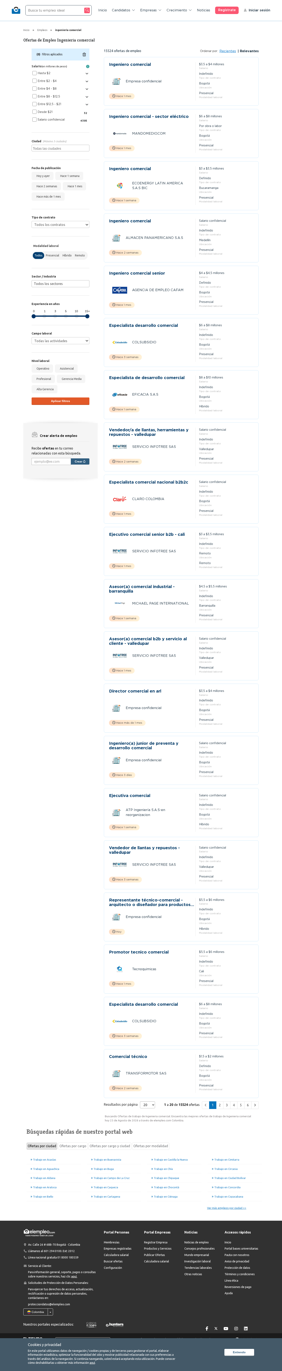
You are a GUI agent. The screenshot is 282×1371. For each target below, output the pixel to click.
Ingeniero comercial (130, 64)
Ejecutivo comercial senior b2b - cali (147, 534)
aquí (92, 1362)
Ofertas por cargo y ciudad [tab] (110, 1146)
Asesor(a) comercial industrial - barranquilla (142, 588)
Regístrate (227, 10)
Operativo (42, 368)
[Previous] (205, 1105)
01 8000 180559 (67, 1257)
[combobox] (60, 148)
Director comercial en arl (135, 691)
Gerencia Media (71, 379)
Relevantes (249, 51)
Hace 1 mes (74, 186)
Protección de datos (237, 1267)
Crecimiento (177, 10)
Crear (79, 461)
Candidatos (121, 10)
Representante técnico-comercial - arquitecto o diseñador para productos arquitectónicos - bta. (150, 902)
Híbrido (67, 255)
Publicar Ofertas (154, 1255)
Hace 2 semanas (46, 186)
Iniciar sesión (259, 10)
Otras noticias (193, 1274)
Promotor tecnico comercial (139, 952)
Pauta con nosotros (237, 1255)
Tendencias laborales (198, 1267)
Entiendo (239, 1352)
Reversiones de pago (238, 1287)
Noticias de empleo (196, 1242)
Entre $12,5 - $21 (49, 104)
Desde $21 (45, 112)
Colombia (37, 1312)
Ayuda (229, 1293)
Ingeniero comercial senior (137, 273)
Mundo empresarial (196, 1255)
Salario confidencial (51, 119)
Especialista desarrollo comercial (143, 325)
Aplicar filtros (60, 401)
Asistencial (66, 368)
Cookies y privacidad (44, 1345)
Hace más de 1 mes (48, 196)
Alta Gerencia (44, 389)
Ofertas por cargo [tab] (72, 1146)
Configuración (113, 1267)
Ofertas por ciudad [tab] (42, 1146)
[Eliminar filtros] (84, 54)
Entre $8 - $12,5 (49, 96)
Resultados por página (121, 1104)
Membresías (112, 1242)
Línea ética (231, 1280)
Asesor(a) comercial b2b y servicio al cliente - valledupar (148, 641)
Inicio (102, 10)
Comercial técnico (128, 1056)
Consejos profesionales (199, 1248)
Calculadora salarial (116, 1255)
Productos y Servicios (158, 1248)
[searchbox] (61, 148)
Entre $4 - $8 (47, 88)
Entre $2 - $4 (47, 81)
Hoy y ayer (42, 176)
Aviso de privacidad (237, 1261)
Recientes (227, 51)
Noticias (203, 10)
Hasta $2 (44, 73)
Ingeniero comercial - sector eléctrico (149, 116)
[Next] (255, 1105)
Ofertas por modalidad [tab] (150, 1146)
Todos (38, 255)
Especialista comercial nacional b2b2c (148, 482)
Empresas (148, 10)
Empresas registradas (118, 1248)
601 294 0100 (53, 1251)
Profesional (43, 379)
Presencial (52, 255)
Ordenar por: (209, 51)
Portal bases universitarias (241, 1248)
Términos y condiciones (240, 1274)
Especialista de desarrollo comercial (147, 377)
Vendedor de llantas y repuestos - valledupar (144, 850)
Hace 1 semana (69, 176)
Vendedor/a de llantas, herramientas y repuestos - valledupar (148, 432)
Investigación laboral (197, 1261)
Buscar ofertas (113, 1261)
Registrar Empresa (155, 1242)
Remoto (80, 255)
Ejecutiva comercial (129, 795)
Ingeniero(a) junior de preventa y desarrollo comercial (143, 745)
